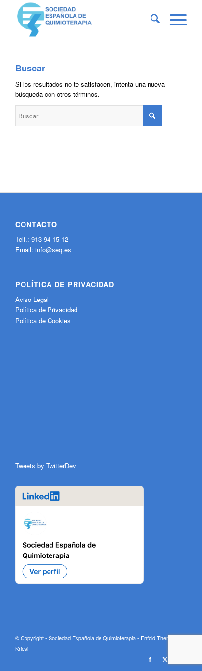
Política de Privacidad (46, 309)
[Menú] (173, 19)
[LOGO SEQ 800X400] (83, 19)
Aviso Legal (32, 299)
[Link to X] (164, 658)
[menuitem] (150, 19)
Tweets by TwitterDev (45, 465)
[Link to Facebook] (150, 658)
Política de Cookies (43, 320)
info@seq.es (53, 249)
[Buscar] (150, 19)
